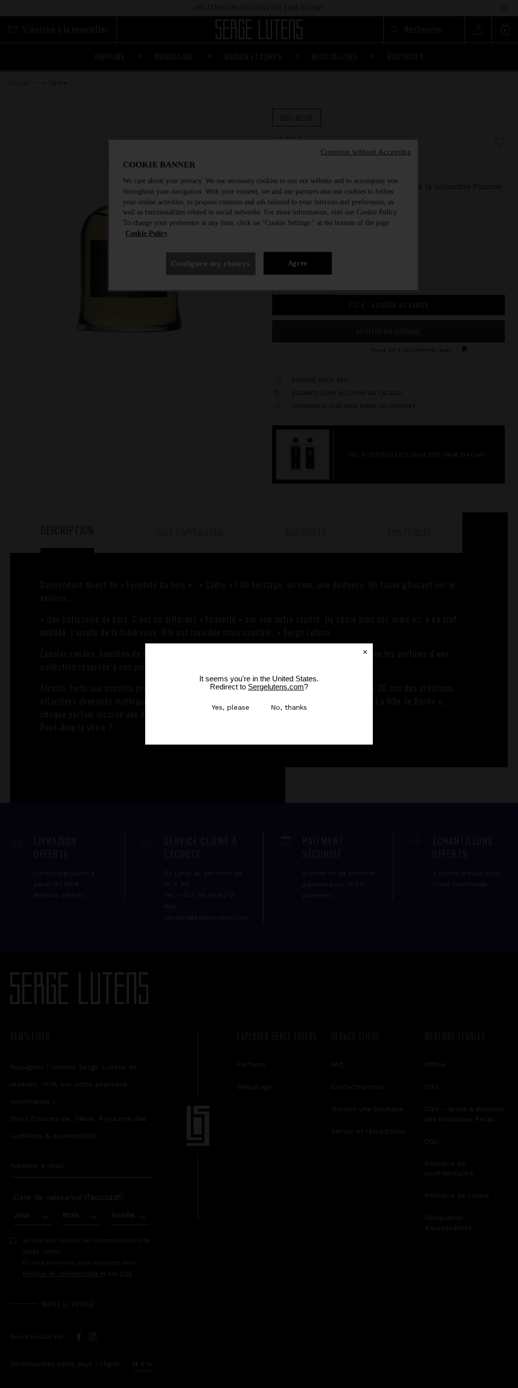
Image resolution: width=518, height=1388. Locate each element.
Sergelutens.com (276, 686)
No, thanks (289, 707)
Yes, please (230, 707)
